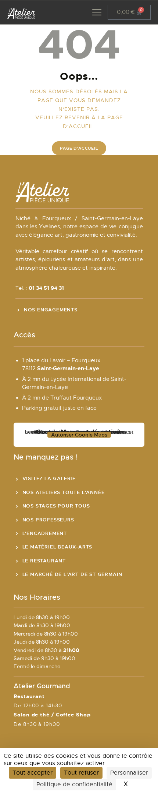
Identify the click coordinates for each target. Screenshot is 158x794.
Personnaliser (129, 772)
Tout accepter (32, 772)
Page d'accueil (79, 148)
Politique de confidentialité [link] (74, 784)
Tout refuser (81, 772)
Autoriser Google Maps (79, 435)
